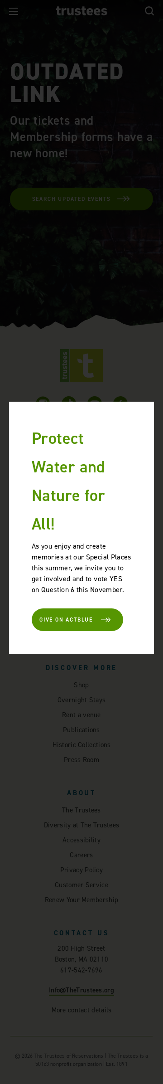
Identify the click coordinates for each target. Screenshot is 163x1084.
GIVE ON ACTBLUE (66, 619)
